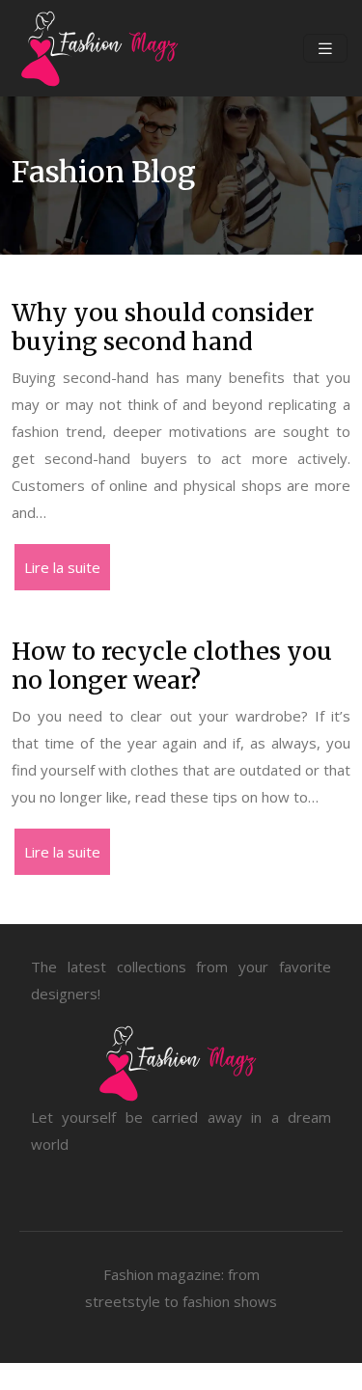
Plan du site (181, 1376)
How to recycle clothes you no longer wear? (172, 665)
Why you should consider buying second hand (163, 327)
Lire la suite (62, 567)
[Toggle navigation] (325, 49)
